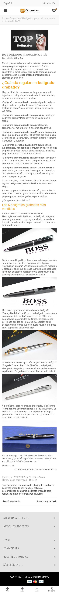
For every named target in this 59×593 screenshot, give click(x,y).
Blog (12, 18)
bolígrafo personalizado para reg (26, 493)
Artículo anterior (13, 501)
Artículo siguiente (45, 501)
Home (5, 480)
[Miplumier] (29, 10)
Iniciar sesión (49, 3)
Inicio (5, 18)
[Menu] (5, 11)
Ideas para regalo (18, 480)
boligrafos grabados (44, 485)
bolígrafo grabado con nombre (17, 488)
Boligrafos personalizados (20, 485)
